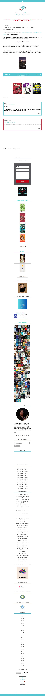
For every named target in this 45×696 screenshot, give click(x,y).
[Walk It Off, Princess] (19, 330)
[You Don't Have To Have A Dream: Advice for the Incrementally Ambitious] (22, 268)
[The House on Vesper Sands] (22, 376)
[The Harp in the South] (26, 379)
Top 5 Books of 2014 (22, 488)
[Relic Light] (15, 365)
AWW (27, 74)
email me (17, 45)
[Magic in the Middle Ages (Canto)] (22, 351)
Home (16, 692)
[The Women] (26, 386)
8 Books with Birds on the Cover (22, 497)
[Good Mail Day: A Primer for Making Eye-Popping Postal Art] (17, 393)
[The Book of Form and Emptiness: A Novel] (26, 344)
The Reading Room (22, 559)
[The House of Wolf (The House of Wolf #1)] (28, 386)
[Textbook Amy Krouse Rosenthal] (24, 333)
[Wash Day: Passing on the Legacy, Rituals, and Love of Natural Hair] (26, 333)
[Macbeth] (26, 362)
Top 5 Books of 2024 (22, 469)
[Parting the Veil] (22, 383)
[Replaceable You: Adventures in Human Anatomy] (26, 383)
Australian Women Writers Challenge (22, 519)
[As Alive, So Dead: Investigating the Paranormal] (24, 337)
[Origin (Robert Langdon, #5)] (19, 348)
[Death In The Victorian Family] (26, 330)
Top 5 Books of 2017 (22, 482)
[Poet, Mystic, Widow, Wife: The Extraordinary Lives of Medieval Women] (22, 217)
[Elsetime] (15, 344)
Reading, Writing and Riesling (22, 549)
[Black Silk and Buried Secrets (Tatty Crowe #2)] (22, 390)
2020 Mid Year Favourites (22, 499)
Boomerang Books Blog (22, 525)
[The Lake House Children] (24, 348)
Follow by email (23, 439)
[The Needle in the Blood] (28, 379)
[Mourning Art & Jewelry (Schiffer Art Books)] (28, 396)
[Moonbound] (22, 365)
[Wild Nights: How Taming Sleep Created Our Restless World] (28, 393)
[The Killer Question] (15, 372)
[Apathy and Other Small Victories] (17, 344)
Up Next (22, 251)
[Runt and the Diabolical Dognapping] (17, 400)
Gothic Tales (22, 508)
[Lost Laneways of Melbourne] (28, 358)
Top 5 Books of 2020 (22, 477)
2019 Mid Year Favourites (22, 504)
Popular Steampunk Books (22, 510)
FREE (22, 75)
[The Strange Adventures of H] (19, 397)
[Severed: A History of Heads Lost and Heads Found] (22, 386)
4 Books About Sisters (22, 494)
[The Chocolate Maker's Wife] (22, 340)
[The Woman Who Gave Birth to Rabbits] (22, 369)
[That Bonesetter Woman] (17, 337)
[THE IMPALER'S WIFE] (17, 383)
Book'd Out (22, 521)
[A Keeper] (19, 365)
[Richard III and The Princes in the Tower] (15, 355)
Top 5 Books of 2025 (22, 467)
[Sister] (28, 348)
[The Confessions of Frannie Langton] (28, 337)
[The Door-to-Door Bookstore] (17, 372)
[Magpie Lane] (26, 369)
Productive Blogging (22, 545)
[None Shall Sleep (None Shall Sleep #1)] (28, 362)
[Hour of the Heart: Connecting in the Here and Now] (26, 393)
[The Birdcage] (19, 362)
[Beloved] (28, 376)
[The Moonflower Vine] (24, 351)
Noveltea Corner (22, 540)
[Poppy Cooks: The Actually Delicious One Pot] (22, 238)
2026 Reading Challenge (20, 313)
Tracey (6, 120)
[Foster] (24, 390)
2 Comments (7, 74)
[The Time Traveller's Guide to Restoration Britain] (19, 376)
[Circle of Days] (22, 372)
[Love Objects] (15, 397)
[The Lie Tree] (19, 358)
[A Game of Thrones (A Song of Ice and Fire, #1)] (19, 383)
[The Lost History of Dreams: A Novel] (22, 337)
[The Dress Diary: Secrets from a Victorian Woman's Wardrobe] (24, 386)
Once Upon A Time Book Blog (22, 543)
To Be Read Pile (22, 322)
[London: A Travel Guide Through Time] (19, 326)
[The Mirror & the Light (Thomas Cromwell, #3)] (22, 228)
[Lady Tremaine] (17, 362)
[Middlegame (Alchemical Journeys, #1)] (15, 326)
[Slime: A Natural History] (22, 207)
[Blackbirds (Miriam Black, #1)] (26, 397)
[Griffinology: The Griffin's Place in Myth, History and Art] (28, 390)
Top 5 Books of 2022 (22, 473)
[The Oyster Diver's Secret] (15, 390)
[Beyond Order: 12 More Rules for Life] (24, 365)
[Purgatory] (17, 379)
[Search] (29, 157)
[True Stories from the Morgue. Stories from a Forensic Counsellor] (15, 386)
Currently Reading (22, 200)
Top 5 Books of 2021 (22, 475)
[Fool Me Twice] (17, 386)
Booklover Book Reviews (22, 523)
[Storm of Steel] (17, 397)
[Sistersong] (28, 330)
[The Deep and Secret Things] (15, 337)
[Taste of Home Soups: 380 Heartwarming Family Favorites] (28, 340)
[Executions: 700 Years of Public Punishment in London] (28, 365)
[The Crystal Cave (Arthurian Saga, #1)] (26, 326)
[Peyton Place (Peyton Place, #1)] (22, 379)
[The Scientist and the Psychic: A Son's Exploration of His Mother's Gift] (24, 376)
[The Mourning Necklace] (17, 390)
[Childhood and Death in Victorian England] (22, 393)
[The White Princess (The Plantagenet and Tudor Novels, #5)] (28, 369)
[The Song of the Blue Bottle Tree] (15, 358)
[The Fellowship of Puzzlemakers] (19, 400)
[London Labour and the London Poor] (26, 372)
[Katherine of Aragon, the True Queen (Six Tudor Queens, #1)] (28, 344)
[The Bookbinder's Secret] (17, 326)
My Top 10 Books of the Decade (22, 502)
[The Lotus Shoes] (19, 333)
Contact (28, 692)
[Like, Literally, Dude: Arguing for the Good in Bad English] (17, 369)
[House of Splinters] (24, 330)
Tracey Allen (20, 314)
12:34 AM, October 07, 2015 (9, 122)
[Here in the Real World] (22, 344)
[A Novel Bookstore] (24, 326)
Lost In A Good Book (22, 534)
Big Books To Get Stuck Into (22, 506)
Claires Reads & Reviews (22, 529)
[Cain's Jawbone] (22, 330)
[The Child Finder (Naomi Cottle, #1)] (26, 358)
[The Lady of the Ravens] (28, 383)
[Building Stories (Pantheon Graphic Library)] (24, 372)
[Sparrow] (26, 376)
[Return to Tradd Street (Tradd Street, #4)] (17, 333)
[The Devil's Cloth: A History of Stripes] (24, 361)
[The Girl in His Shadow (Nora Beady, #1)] (19, 393)
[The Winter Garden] (17, 330)
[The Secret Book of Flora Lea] (28, 351)
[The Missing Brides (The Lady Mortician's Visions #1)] (24, 358)
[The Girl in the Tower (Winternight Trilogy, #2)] (19, 355)
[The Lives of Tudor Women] (17, 351)
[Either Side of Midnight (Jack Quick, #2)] (17, 348)
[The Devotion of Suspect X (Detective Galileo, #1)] (26, 348)
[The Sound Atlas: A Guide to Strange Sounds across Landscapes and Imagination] (22, 355)
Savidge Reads (22, 551)
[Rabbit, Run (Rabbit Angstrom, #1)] (22, 397)
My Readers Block (22, 538)
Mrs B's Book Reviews (22, 536)
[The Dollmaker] (26, 355)
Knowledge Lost (22, 532)
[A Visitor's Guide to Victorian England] (19, 368)
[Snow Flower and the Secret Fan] (26, 390)
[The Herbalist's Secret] (19, 340)
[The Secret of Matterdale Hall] (15, 379)
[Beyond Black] (28, 326)
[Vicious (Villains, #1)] (22, 358)
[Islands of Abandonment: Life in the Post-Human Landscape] (15, 330)
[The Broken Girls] (19, 390)
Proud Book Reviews (22, 546)
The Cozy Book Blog (22, 557)
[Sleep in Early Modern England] (15, 362)
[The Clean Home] (17, 354)
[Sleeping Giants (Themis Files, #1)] (15, 383)
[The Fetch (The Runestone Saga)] (15, 400)
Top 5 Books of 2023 (22, 471)
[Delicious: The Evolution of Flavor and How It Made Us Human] (24, 344)
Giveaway (25, 75)
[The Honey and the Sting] (22, 326)
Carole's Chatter (22, 527)
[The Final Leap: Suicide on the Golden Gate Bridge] (26, 337)
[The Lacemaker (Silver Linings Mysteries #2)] (26, 365)
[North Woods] (28, 333)
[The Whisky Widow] (24, 379)
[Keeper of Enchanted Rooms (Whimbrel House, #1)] (19, 344)
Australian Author (21, 74)
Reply (38, 113)
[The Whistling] (24, 397)
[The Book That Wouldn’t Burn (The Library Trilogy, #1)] (28, 355)
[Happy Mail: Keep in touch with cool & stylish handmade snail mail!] (15, 351)
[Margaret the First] (22, 258)
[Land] (24, 369)
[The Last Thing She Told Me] (24, 393)
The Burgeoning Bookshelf (22, 555)
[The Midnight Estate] (26, 351)
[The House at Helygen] (24, 383)
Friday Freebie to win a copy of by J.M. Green (22, 33)
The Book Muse (22, 553)
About (21, 692)
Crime (18, 75)
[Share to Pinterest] (40, 74)
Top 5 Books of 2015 (22, 486)
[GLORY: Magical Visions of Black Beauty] (22, 347)
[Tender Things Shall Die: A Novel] (24, 340)
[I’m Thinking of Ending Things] (17, 376)
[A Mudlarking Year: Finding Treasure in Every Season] (19, 351)
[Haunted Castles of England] (19, 372)
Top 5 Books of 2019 (22, 479)
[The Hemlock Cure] (15, 376)
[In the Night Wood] (19, 337)
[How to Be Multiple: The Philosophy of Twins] (15, 369)
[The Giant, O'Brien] (17, 365)
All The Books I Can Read (22, 516)
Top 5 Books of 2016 (22, 484)
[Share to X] (37, 74)
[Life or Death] (15, 348)
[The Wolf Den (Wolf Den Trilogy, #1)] (22, 362)
